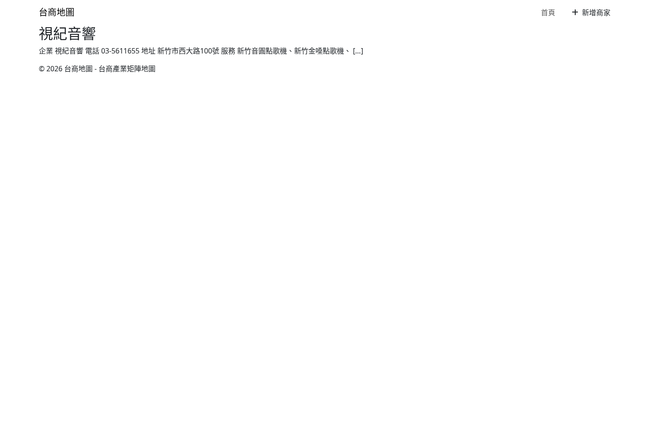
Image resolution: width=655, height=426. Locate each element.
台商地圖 (56, 12)
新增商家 (595, 12)
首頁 (548, 12)
